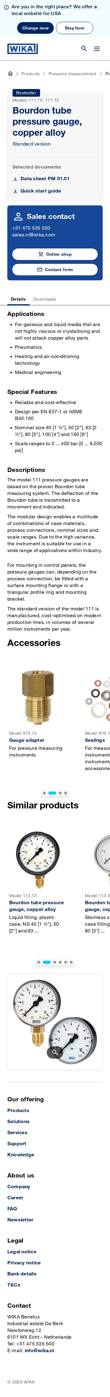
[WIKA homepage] (22, 48)
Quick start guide (40, 191)
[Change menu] (97, 49)
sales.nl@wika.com (33, 235)
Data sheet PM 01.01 (45, 179)
